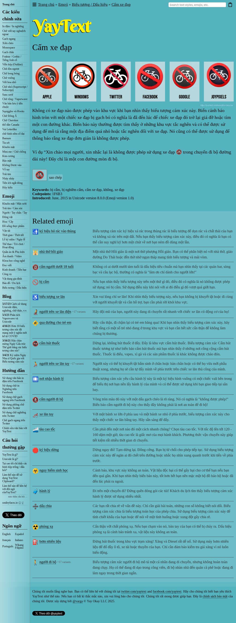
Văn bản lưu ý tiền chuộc (12, 105)
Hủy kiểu (7, 187)
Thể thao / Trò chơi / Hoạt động (13, 245)
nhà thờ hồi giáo (51, 252)
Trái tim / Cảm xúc (12, 208)
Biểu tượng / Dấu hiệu (14, 287)
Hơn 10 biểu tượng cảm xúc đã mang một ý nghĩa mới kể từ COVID (14, 331)
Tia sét (5, 142)
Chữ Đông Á (9, 116)
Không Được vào (11, 165)
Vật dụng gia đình (12, 278)
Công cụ (7, 274)
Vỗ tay (6, 169)
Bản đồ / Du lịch (11, 283)
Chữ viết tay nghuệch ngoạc (14, 32)
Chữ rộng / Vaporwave (14, 99)
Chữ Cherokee (10, 120)
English (6, 534)
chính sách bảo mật (215, 596)
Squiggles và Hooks (13, 111)
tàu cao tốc (47, 429)
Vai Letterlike (9, 129)
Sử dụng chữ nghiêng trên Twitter (14, 414)
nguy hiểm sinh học (53, 470)
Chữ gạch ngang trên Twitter (13, 422)
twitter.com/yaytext (133, 591)
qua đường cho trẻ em (55, 322)
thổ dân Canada (10, 124)
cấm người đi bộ (51, 399)
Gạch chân (8, 52)
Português (7, 546)
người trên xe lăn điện (55, 312)
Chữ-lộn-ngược (10, 68)
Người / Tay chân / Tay (14, 212)
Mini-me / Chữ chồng (14, 151)
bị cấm (44, 282)
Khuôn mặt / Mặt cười (14, 203)
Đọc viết (7, 265)
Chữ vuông (8, 77)
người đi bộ (47, 562)
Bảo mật (6, 160)
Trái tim (6, 174)
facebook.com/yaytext (167, 591)
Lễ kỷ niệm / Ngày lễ (13, 239)
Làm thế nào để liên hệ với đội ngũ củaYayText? (14, 489)
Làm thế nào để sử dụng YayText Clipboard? (12, 478)
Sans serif (7, 94)
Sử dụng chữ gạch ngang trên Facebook (13, 398)
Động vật (7, 217)
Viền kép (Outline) (12, 64)
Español (19, 534)
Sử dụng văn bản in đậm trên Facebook (13, 379)
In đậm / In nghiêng (13, 26)
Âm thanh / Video (12, 256)
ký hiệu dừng (49, 450)
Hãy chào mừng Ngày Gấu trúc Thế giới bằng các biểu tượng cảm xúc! (14, 345)
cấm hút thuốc (49, 343)
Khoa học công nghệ (13, 260)
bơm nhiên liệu (50, 541)
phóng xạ (46, 526)
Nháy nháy (8, 178)
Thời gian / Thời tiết (13, 235)
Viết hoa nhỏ (9, 82)
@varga (78, 601)
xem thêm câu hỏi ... (17, 496)
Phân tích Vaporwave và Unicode (11, 318)
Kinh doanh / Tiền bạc (14, 269)
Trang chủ (8, 4)
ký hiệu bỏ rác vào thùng (57, 231)
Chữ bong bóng (11, 73)
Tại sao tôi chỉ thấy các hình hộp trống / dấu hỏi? (14, 467)
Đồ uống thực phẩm (13, 226)
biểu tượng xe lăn (52, 297)
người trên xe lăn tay (54, 364)
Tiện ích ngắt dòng (12, 182)
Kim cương (8, 156)
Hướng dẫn (13, 370)
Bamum (6, 138)
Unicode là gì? (10, 459)
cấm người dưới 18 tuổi (56, 267)
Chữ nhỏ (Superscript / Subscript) (14, 88)
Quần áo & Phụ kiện (13, 252)
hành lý (44, 491)
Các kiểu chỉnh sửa (11, 15)
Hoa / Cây (7, 221)
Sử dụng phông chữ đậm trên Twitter (13, 406)
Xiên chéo (7, 43)
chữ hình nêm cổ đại (13, 133)
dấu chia (45, 506)
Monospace (8, 47)
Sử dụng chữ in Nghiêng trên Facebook (10, 389)
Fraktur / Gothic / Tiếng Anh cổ (11, 58)
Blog (6, 296)
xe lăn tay (46, 414)
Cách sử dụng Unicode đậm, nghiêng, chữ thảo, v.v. (14, 307)
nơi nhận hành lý (51, 379)
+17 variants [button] (79, 311)
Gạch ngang (8, 38)
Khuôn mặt (8, 147)
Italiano (19, 540)
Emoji (8, 196)
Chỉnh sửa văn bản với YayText (14, 429)
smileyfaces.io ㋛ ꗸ (13, 502)
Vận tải (6, 230)
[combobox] (197, 4)
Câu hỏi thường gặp (13, 444)
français (6, 540)
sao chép (55, 177)
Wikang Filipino (19, 546)
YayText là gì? (10, 454)
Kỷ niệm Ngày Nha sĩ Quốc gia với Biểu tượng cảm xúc (14, 358)
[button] (34, 4)
